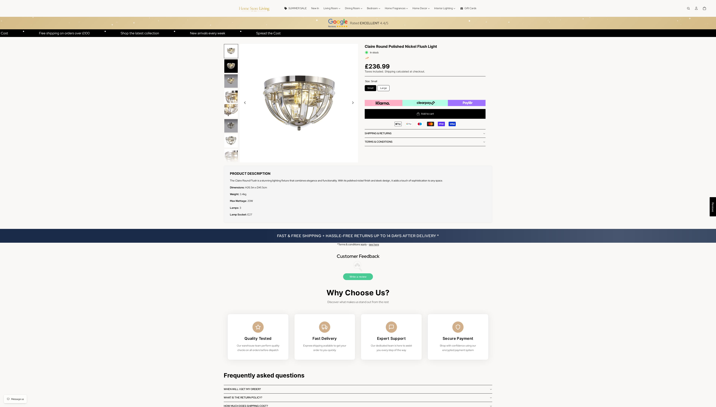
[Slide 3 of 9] (231, 81)
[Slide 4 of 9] (231, 96)
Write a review (358, 276)
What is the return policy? (243, 397)
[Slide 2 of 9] (231, 66)
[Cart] (704, 8)
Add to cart (427, 113)
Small (371, 87)
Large (383, 87)
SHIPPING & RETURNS (378, 133)
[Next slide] (354, 103)
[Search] (688, 8)
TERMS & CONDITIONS (378, 141)
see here (374, 244)
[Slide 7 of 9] (231, 140)
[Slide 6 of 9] (231, 126)
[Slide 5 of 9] (231, 111)
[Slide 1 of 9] (231, 51)
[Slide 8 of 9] (231, 155)
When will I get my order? (242, 389)
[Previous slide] (244, 103)
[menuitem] (295, 8)
